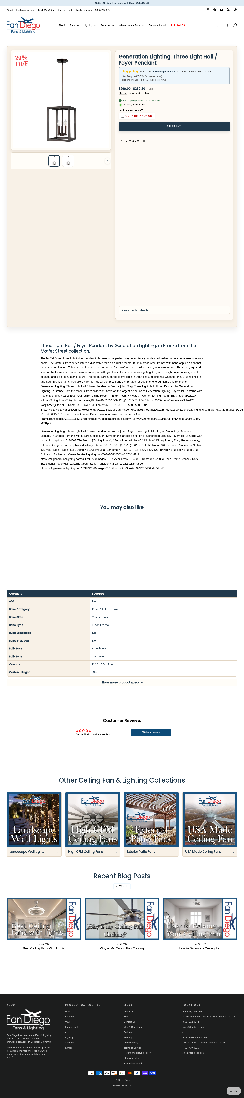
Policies (128, 1032)
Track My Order (46, 10)
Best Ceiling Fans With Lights (44, 948)
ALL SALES (178, 25)
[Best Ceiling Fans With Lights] (44, 919)
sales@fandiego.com (193, 1027)
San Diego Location (192, 1011)
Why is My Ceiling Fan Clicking (122, 948)
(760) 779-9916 (190, 1047)
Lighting (88, 25)
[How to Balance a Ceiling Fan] (200, 919)
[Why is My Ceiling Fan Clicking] (122, 919)
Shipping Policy (132, 1058)
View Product (34, 555)
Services (106, 25)
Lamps (68, 1047)
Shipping (123, 93)
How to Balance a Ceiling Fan (200, 948)
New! (62, 25)
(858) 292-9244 (190, 1021)
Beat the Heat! (65, 10)
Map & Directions (133, 1027)
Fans (73, 25)
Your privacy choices (134, 1063)
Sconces (69, 1042)
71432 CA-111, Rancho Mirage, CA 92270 (204, 1042)
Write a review (151, 732)
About (10, 10)
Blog (126, 1016)
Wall (67, 1021)
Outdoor (69, 1016)
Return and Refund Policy (137, 1053)
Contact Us (129, 1021)
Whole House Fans (130, 25)
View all (122, 886)
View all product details (135, 310)
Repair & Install (157, 25)
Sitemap (128, 1037)
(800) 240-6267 (103, 10)
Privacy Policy (131, 1042)
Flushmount (71, 1027)
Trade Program (84, 10)
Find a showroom (25, 10)
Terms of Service (132, 1047)
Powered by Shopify (122, 1085)
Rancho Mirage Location (195, 1037)
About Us (128, 1011)
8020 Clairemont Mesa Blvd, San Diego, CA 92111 (208, 1016)
